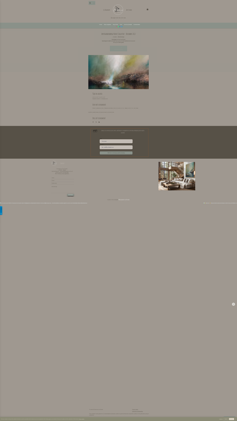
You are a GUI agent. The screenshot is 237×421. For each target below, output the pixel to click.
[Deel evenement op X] (96, 122)
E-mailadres (102, 144)
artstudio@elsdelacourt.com (66, 171)
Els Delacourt (106, 10)
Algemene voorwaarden (137, 411)
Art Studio (129, 10)
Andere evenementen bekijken (118, 49)
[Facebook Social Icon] (120, 26)
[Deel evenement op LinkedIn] (99, 122)
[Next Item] (233, 304)
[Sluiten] (235, 419)
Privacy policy (135, 409)
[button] (147, 9)
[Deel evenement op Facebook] (93, 122)
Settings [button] (221, 419)
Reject (226, 419)
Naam (101, 138)
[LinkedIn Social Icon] (121, 26)
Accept (231, 419)
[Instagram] (116, 26)
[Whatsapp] (118, 26)
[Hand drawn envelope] (95, 131)
